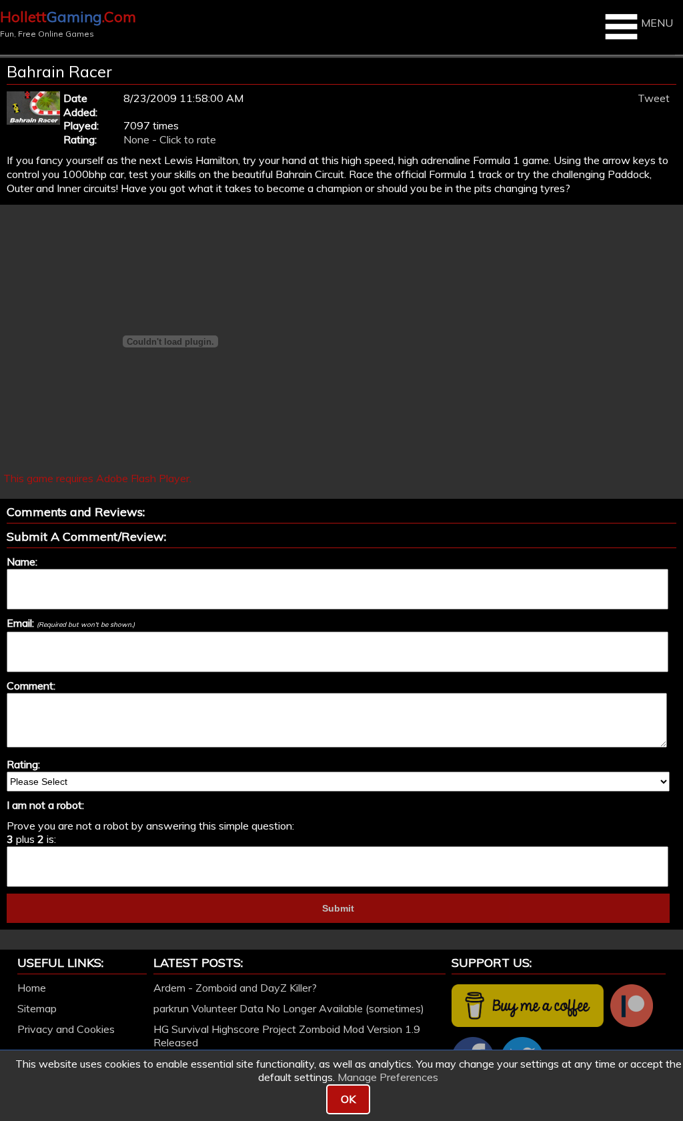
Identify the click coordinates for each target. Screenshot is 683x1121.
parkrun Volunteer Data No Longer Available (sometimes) (288, 1008)
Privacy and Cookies (66, 1029)
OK (348, 1099)
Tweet (654, 98)
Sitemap (37, 1008)
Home (31, 987)
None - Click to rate (169, 139)
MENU (657, 22)
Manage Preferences (387, 1077)
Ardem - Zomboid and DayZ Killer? (235, 987)
